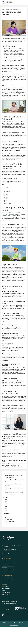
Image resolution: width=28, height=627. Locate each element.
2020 (6, 510)
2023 (6, 505)
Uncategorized (8, 523)
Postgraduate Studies (9, 521)
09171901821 (7, 549)
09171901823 (13, 549)
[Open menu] (25, 3)
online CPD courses (12, 215)
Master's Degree (8, 519)
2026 (6, 499)
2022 (6, 506)
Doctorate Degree (9, 517)
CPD (6, 516)
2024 (6, 503)
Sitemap (16, 625)
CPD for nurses (9, 239)
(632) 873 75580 (8, 550)
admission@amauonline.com (9, 553)
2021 (6, 508)
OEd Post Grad (15, 410)
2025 (6, 501)
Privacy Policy (12, 625)
